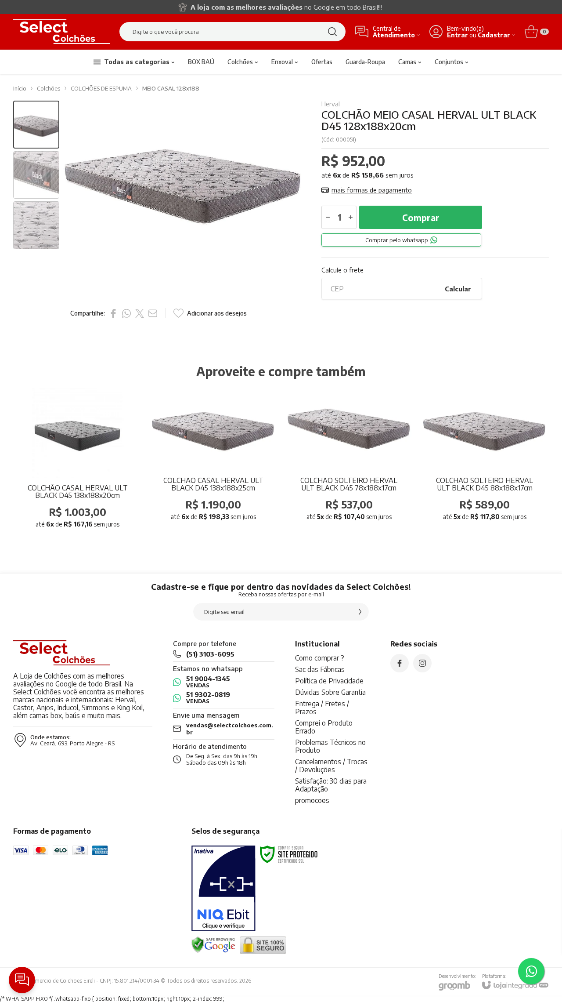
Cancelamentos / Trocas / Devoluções (331, 765)
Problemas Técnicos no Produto (330, 746)
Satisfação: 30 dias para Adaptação (331, 785)
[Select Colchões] (61, 31)
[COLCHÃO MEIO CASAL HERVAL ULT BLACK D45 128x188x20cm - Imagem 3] (36, 225)
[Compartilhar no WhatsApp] (126, 313)
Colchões (48, 88)
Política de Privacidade (329, 680)
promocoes (312, 800)
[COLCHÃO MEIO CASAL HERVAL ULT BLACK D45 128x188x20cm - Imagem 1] (36, 125)
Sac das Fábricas (320, 669)
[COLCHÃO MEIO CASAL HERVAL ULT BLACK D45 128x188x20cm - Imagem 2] (36, 175)
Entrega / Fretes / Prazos (322, 707)
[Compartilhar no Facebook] (113, 313)
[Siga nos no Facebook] (399, 663)
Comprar (421, 217)
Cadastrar (494, 35)
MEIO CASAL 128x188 (170, 88)
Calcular (458, 289)
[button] (36, 125)
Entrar (457, 35)
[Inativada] (223, 889)
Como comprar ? (319, 657)
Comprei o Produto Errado (324, 727)
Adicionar (95, 478)
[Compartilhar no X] (139, 313)
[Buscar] (332, 31)
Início (19, 88)
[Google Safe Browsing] (213, 944)
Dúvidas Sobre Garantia (330, 692)
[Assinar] (360, 612)
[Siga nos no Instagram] (422, 663)
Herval (330, 104)
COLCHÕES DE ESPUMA (101, 88)
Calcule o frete (342, 270)
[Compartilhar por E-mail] (152, 313)
